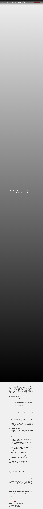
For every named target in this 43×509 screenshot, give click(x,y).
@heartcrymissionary (16, 503)
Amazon (11, 483)
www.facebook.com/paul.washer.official (15, 506)
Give (36, 2)
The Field (11, 2)
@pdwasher (21, 503)
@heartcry (12, 496)
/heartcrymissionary (15, 498)
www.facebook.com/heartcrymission (17, 505)
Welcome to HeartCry (5, 2)
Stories (14, 2)
